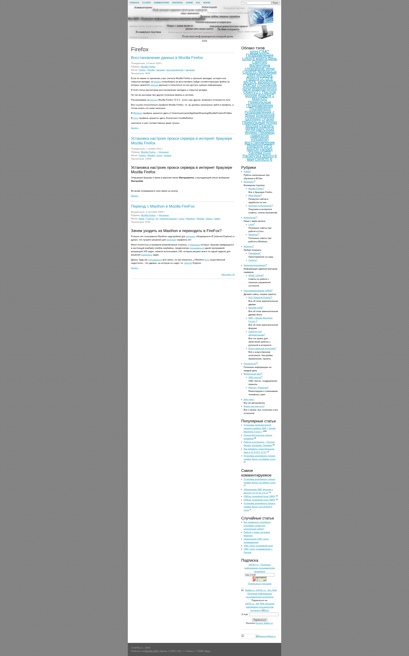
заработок (266, 82)
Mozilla (151, 70)
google (251, 95)
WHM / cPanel (256, 275)
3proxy (268, 156)
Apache (264, 95)
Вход (207, 651)
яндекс (251, 132)
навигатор (260, 135)
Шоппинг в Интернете (260, 205)
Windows (137, 113)
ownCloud (265, 129)
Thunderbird (259, 109)
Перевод (266, 132)
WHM (250, 129)
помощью (195, 244)
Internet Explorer (168, 218)
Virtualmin (260, 139)
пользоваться (197, 248)
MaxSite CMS (255, 307)
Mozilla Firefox (148, 66)
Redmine (255, 146)
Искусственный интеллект (262, 348)
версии (154, 100)
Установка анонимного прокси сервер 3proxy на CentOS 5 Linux (259, 506)
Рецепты (249, 246)
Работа (252, 78)
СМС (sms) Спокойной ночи (258, 545)
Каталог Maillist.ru (264, 623)
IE (157, 218)
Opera (209, 218)
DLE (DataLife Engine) (260, 297)
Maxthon (190, 218)
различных (146, 254)
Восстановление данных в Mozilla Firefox (167, 57)
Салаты (252, 260)
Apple (141, 218)
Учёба (247, 171)
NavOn (253, 149)
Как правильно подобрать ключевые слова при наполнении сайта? (257, 525)
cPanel (268, 119)
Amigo (271, 122)
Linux (136, 118)
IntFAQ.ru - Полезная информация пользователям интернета (259, 568)
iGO (263, 99)
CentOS (250, 72)
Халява (255, 152)
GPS (268, 146)
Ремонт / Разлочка (258, 387)
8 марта (259, 58)
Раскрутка (252, 156)
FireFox (150, 218)
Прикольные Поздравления (259, 104)
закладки (190, 70)
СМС (264, 51)
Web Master (255, 195)
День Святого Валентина (263, 62)
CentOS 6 (263, 159)
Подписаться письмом (259, 583)
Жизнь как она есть (254, 406)
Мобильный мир (253, 374)
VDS (267, 152)
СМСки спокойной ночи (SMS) (259, 496)
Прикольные (253, 122)
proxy (159, 155)
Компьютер (250, 217)
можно (157, 81)
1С (262, 78)
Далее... (135, 128)
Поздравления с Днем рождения (260, 114)
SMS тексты (255, 377)
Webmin (259, 89)
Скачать (266, 125)
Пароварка (254, 253)
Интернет (164, 152)
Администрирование (255, 265)
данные (154, 85)
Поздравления (259, 55)
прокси (167, 155)
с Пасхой (267, 92)
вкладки (161, 70)
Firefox (142, 70)
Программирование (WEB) (258, 290)
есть (207, 259)
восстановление (175, 70)
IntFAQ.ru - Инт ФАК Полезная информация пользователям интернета (259, 607)
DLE (269, 78)
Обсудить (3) (228, 274)
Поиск (275, 3)
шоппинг (253, 119)
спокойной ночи (260, 68)
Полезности (251, 363)
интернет (191, 236)
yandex (266, 149)
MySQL (250, 82)
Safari (217, 218)
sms (254, 51)
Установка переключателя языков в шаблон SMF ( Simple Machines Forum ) (260, 428)
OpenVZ (250, 92)
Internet (188, 263)
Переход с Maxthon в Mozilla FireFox (163, 206)
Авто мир (249, 399)
